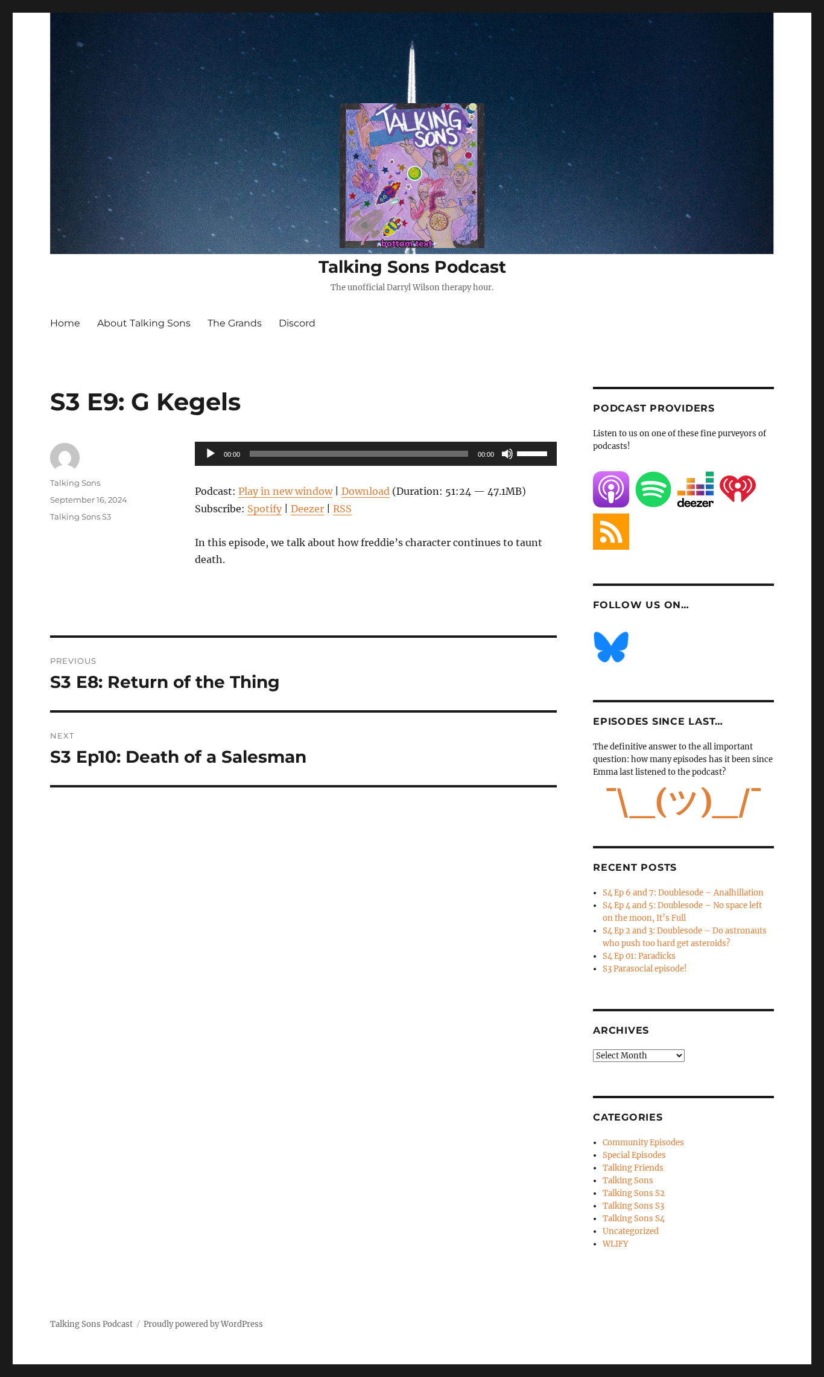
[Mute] (507, 454)
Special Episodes (634, 1155)
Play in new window (285, 491)
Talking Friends (633, 1168)
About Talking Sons (144, 323)
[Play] (210, 454)
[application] (376, 454)
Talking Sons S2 (634, 1193)
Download (365, 491)
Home (65, 323)
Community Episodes (643, 1142)
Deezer (307, 509)
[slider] (534, 452)
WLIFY (615, 1244)
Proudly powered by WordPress (203, 1324)
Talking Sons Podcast (412, 266)
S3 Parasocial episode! (645, 969)
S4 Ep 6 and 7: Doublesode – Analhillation (683, 893)
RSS (342, 509)
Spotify (264, 509)
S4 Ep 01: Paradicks (639, 956)
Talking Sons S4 (634, 1218)
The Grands (235, 323)
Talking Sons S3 (80, 516)
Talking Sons (75, 483)
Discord (297, 323)
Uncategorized (631, 1231)
